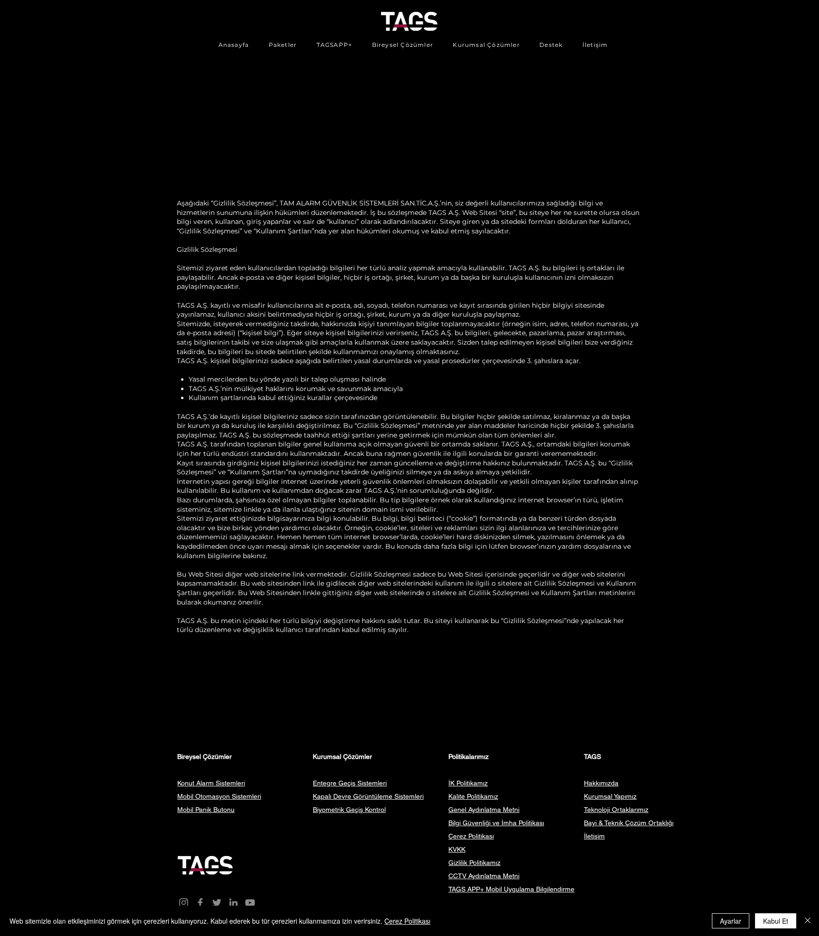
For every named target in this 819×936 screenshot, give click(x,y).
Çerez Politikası (407, 921)
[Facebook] (200, 903)
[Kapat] (807, 920)
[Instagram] (184, 903)
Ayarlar (730, 921)
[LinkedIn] (233, 903)
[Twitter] (217, 903)
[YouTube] (250, 903)
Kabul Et (775, 921)
